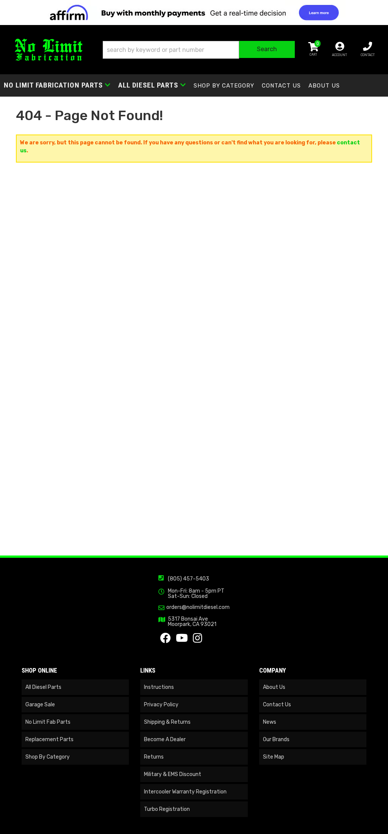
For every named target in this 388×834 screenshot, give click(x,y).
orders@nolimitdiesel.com (198, 607)
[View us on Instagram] (197, 640)
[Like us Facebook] (165, 640)
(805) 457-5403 (188, 579)
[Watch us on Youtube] (182, 640)
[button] (199, 50)
